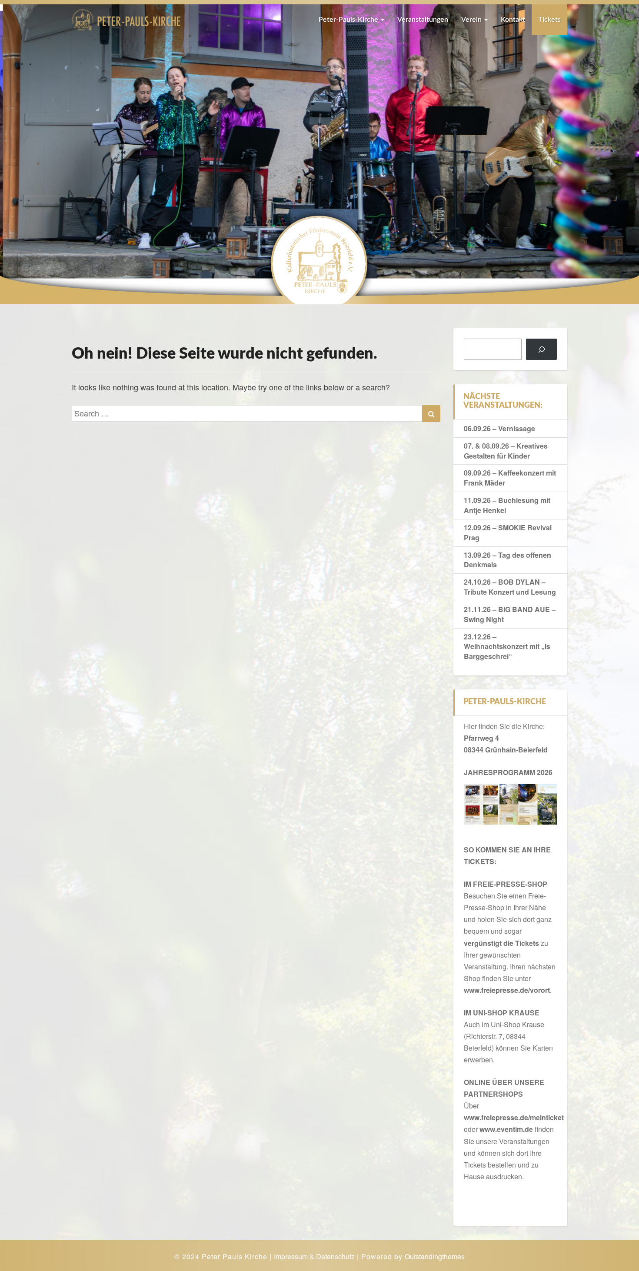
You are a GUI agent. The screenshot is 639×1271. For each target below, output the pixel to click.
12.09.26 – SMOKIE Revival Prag (508, 532)
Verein (472, 19)
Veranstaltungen (422, 19)
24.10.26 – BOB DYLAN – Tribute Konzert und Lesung (510, 587)
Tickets (549, 19)
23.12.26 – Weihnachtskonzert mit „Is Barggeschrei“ (507, 647)
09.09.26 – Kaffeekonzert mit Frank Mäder (510, 478)
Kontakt (513, 19)
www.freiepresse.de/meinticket (514, 1117)
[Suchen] (541, 349)
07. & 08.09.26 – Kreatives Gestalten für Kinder (506, 451)
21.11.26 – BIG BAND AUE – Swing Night (510, 614)
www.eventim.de (506, 1129)
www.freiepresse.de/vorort (507, 990)
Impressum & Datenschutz (314, 1256)
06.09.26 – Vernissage (499, 428)
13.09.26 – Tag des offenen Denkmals (507, 560)
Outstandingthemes (435, 1256)
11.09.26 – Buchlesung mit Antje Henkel (507, 505)
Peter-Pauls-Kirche (349, 19)
